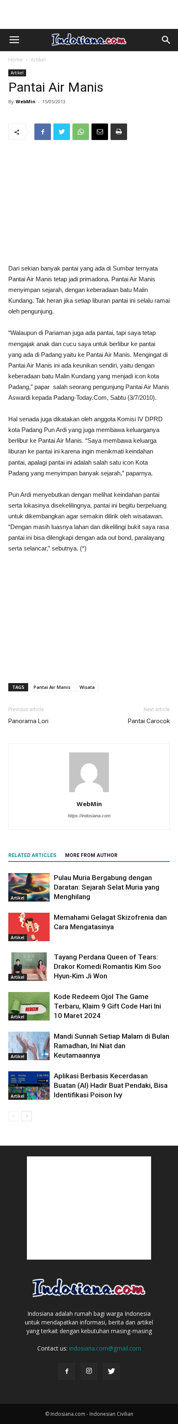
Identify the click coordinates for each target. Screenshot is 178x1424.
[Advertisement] (89, 14)
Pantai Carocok (149, 721)
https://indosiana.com (89, 815)
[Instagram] (89, 1371)
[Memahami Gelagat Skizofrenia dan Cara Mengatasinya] (29, 927)
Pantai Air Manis (52, 687)
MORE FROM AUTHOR (91, 855)
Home (15, 59)
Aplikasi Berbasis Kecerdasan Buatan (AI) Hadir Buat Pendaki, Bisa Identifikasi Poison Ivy (111, 1085)
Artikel (38, 59)
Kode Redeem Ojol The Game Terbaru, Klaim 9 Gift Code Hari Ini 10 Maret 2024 (107, 1006)
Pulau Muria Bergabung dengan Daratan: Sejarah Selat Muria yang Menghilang (106, 887)
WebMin (26, 101)
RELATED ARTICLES (32, 855)
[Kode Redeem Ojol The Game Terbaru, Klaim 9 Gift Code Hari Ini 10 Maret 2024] (29, 1006)
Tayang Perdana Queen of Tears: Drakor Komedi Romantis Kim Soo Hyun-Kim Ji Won (107, 966)
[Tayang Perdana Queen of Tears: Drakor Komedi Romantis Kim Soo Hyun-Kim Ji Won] (29, 966)
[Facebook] (66, 1371)
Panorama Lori (28, 721)
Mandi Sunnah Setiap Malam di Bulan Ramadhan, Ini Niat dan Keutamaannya (111, 1045)
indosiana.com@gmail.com (105, 1348)
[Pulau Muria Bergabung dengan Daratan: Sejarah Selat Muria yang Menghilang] (29, 887)
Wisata (87, 687)
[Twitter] (111, 1371)
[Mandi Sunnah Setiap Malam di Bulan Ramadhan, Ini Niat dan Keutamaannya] (29, 1046)
